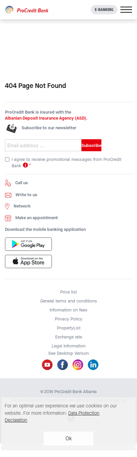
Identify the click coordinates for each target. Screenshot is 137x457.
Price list (68, 292)
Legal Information (68, 346)
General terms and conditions (68, 301)
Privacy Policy (68, 319)
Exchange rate (68, 337)
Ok (69, 438)
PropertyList (68, 328)
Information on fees (68, 310)
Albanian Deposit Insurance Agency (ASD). (46, 118)
